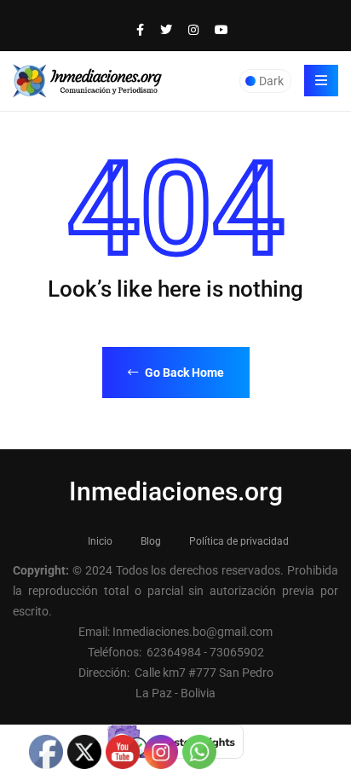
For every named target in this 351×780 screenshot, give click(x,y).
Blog (151, 541)
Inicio (100, 541)
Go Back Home (183, 372)
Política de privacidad (239, 541)
